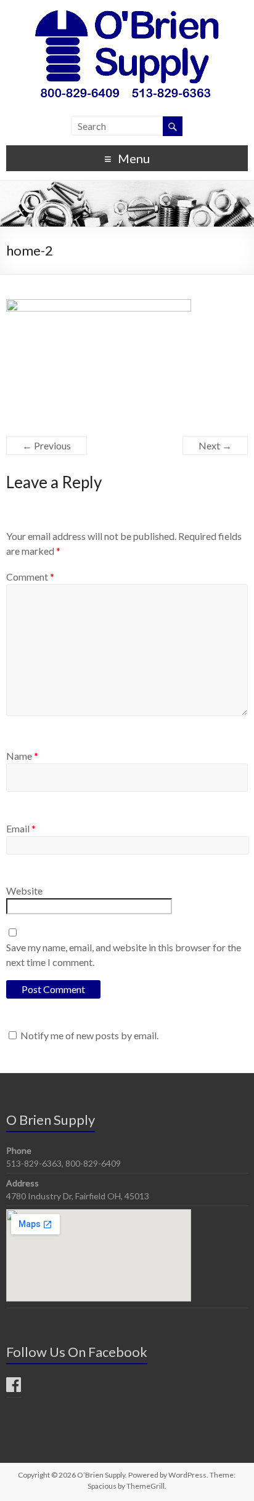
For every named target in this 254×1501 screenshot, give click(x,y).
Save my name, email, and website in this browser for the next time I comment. (123, 954)
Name (22, 756)
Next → (215, 445)
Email (21, 828)
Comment (30, 576)
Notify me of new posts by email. (89, 1035)
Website (24, 890)
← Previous (46, 445)
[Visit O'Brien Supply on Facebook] (13, 1387)
